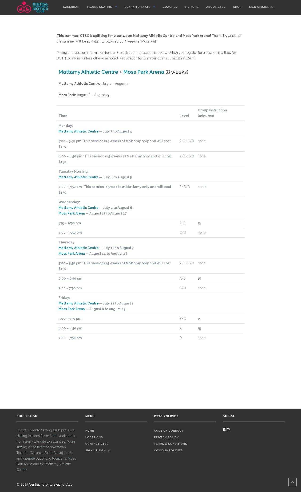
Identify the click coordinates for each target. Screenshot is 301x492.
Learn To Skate (137, 6)
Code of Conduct (168, 430)
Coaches (170, 6)
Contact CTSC (97, 443)
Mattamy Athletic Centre (88, 72)
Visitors (192, 6)
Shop (237, 6)
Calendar (71, 6)
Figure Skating (99, 6)
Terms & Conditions (170, 443)
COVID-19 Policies (168, 450)
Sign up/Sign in (261, 6)
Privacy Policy (166, 437)
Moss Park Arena (143, 72)
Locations (94, 437)
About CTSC (216, 6)
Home (89, 430)
